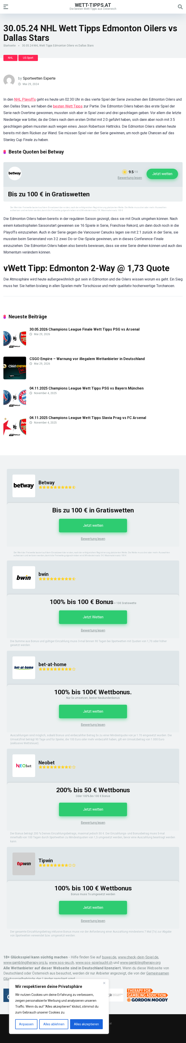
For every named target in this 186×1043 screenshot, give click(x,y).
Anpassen (26, 1024)
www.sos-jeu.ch (61, 962)
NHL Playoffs (25, 99)
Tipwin (46, 860)
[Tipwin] (21, 879)
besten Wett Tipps (68, 106)
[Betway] (15, 179)
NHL (10, 57)
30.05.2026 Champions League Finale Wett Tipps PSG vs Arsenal (84, 329)
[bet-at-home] (21, 683)
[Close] (104, 983)
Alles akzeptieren (86, 1024)
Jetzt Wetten (93, 617)
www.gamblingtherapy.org (140, 962)
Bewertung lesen (130, 178)
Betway (47, 482)
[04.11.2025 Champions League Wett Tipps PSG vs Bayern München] (14, 407)
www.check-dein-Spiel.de (138, 957)
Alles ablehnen (53, 1024)
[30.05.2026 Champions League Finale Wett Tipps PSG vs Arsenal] (14, 348)
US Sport (28, 57)
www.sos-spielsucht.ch (94, 962)
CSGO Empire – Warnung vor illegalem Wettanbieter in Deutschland (87, 359)
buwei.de (109, 957)
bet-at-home (52, 664)
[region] (59, 1006)
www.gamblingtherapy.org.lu (25, 962)
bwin (44, 574)
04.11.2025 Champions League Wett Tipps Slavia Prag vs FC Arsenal (87, 418)
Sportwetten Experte (39, 78)
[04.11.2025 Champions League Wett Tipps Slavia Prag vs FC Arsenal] (14, 437)
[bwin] (21, 593)
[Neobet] (21, 781)
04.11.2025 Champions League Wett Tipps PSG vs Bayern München (86, 388)
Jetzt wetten (162, 174)
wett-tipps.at (93, 4)
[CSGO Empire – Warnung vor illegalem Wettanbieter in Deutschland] (14, 378)
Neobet (47, 762)
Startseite (9, 45)
